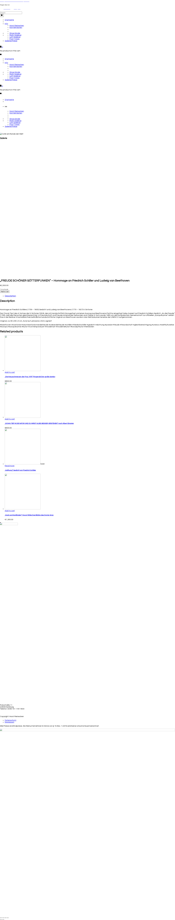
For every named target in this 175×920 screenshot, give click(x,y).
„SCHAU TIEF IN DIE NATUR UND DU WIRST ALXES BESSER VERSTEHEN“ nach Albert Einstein (39, 423)
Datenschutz (10, 720)
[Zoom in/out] (8, 917)
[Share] (3, 917)
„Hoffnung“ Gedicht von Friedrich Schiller (20, 470)
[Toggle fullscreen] (5, 917)
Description (10, 296)
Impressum (9, 722)
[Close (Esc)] (1, 917)
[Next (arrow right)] (3, 919)
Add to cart (5, 292)
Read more (9, 466)
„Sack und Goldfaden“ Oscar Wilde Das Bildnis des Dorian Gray (29, 515)
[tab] (90, 296)
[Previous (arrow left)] (1, 919)
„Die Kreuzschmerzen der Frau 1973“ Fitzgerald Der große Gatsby (30, 377)
